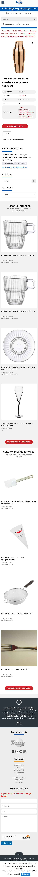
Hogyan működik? (19, 778)
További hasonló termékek (18, 442)
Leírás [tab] (7, 133)
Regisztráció (25, 24)
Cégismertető (19, 770)
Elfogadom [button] (25, 874)
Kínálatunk (19, 768)
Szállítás (19, 780)
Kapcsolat (19, 782)
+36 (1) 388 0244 (12, 13)
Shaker (22, 34)
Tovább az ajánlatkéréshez (14, 163)
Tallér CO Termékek (20, 31)
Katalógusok (19, 773)
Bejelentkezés (9, 24)
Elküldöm (7, 843)
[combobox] (19, 195)
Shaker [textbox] (18, 195)
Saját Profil (19, 765)
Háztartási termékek (25, 112)
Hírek (19, 775)
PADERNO (22, 96)
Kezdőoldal (6, 31)
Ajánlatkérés (15, 126)
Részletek (17, 874)
